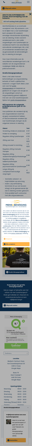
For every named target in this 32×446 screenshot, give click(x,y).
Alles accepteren (10, 244)
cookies (15, 218)
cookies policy (7, 226)
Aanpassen (9, 239)
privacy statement (16, 233)
